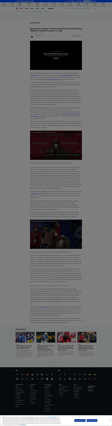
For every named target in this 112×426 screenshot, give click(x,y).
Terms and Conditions (52, 417)
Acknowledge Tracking (92, 420)
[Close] (109, 420)
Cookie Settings (22, 424)
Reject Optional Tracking (80, 420)
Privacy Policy (31, 418)
